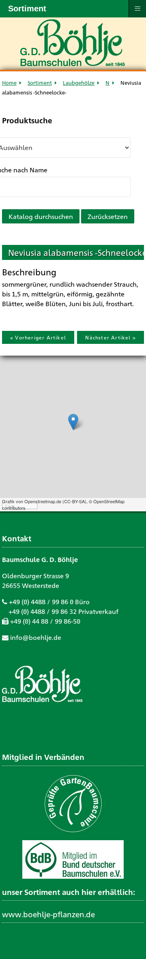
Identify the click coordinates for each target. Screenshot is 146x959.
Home (9, 82)
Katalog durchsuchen (41, 216)
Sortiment (40, 82)
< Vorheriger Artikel (38, 337)
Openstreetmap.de (42, 501)
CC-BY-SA (74, 501)
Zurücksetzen (108, 216)
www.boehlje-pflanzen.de (48, 914)
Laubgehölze (78, 82)
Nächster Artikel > (110, 337)
